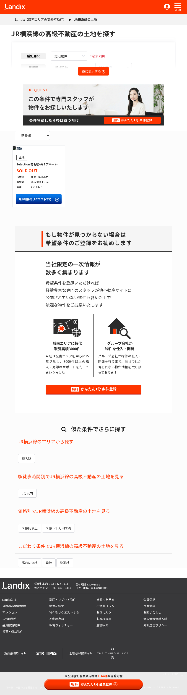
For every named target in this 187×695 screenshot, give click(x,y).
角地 (49, 562)
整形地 (65, 562)
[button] (177, 5)
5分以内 (27, 493)
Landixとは (9, 599)
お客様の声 (103, 619)
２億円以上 (30, 528)
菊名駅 (26, 458)
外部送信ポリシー (155, 625)
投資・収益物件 (12, 631)
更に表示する (92, 71)
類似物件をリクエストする (35, 199)
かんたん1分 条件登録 (94, 389)
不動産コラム (105, 606)
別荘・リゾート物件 (62, 599)
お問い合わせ (152, 612)
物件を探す (56, 606)
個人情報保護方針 (155, 619)
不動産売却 (56, 619)
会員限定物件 (11, 625)
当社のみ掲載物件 (14, 606)
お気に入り (103, 612)
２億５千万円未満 (58, 528)
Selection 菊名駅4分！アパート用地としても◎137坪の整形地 (55, 164)
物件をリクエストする (64, 612)
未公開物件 (9, 619)
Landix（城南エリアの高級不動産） (40, 19)
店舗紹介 (102, 625)
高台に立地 (30, 562)
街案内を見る (105, 599)
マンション (9, 612)
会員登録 (149, 599)
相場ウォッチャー (61, 625)
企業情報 (149, 606)
